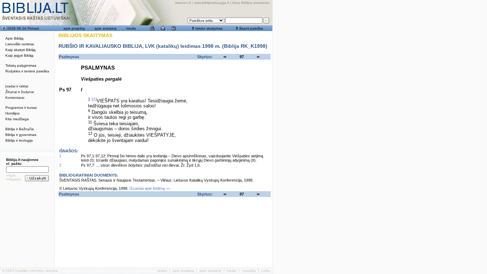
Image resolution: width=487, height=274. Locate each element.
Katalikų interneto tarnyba (36, 271)
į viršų (265, 271)
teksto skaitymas (208, 28)
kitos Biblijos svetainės (250, 3)
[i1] (94, 99)
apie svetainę (105, 28)
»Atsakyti (13, 179)
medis (131, 28)
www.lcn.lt (183, 3)
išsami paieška (251, 28)
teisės (162, 271)
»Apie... (12, 175)
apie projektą (74, 28)
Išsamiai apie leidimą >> (149, 188)
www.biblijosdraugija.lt (211, 3)
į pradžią (249, 271)
